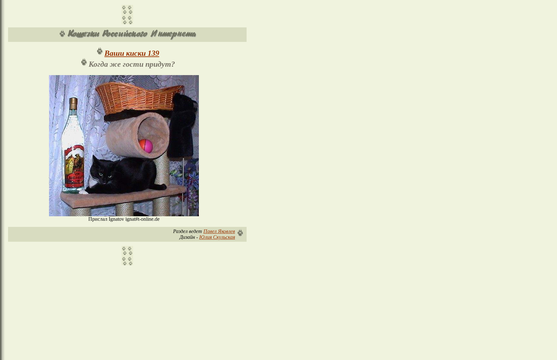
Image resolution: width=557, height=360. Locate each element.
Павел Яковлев (219, 231)
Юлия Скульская (217, 237)
